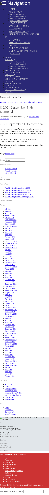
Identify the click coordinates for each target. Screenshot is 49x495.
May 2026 (8, 211)
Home (7, 458)
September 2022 (11, 290)
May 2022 (8, 297)
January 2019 (9, 359)
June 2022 (8, 295)
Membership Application (14, 471)
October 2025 (10, 224)
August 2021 (9, 316)
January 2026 (9, 218)
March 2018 (9, 374)
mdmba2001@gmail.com (10, 436)
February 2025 (10, 237)
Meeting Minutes (11, 171)
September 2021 (11, 314)
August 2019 (9, 346)
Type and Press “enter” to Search (11, 491)
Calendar (8, 386)
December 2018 (10, 361)
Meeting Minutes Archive (13, 393)
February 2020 (10, 337)
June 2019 (8, 348)
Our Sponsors (10, 479)
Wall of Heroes (10, 464)
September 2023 (11, 267)
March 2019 (9, 355)
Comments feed (10, 412)
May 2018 (8, 370)
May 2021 (8, 318)
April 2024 (8, 256)
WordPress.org (10, 414)
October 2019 (10, 342)
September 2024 (11, 248)
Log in (7, 408)
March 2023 (9, 278)
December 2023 (10, 263)
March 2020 (9, 335)
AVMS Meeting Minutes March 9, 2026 (18, 194)
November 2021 (11, 310)
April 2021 (8, 320)
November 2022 (11, 286)
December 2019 (10, 340)
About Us (8, 384)
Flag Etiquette (4, 445)
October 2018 (10, 363)
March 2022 (9, 301)
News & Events (34, 117)
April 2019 (8, 352)
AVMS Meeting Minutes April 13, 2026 (18, 192)
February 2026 (10, 215)
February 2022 (10, 303)
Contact (8, 477)
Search (2, 160)
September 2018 (11, 365)
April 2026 (8, 213)
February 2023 (10, 280)
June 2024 (8, 252)
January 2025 (9, 239)
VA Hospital (3, 443)
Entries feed (9, 410)
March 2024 (9, 258)
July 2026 (8, 209)
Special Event (4, 119)
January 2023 (9, 282)
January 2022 (9, 305)
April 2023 (8, 275)
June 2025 (8, 230)
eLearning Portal (5, 447)
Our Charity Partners (12, 481)
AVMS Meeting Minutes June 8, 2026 (17, 188)
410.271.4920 (6, 435)
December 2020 (10, 329)
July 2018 (8, 367)
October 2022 (10, 288)
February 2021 (10, 325)
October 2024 (10, 245)
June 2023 (8, 271)
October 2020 (10, 331)
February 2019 (10, 357)
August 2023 (9, 269)
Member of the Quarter (13, 395)
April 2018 (8, 372)
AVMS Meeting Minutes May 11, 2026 (18, 190)
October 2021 (10, 312)
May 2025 (8, 233)
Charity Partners (10, 389)
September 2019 (11, 344)
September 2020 (11, 333)
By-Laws (8, 473)
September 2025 (11, 226)
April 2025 (8, 235)
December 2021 (10, 307)
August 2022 (9, 293)
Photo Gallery (10, 469)
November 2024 (11, 243)
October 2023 (10, 265)
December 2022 (10, 284)
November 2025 (11, 222)
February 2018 (10, 376)
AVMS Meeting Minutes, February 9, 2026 (19, 197)
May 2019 (8, 350)
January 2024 (9, 260)
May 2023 (8, 273)
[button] (16, 3)
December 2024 (10, 241)
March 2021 (9, 322)
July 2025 (8, 228)
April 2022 (8, 299)
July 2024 (8, 250)
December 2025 (10, 220)
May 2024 (8, 254)
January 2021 (9, 327)
